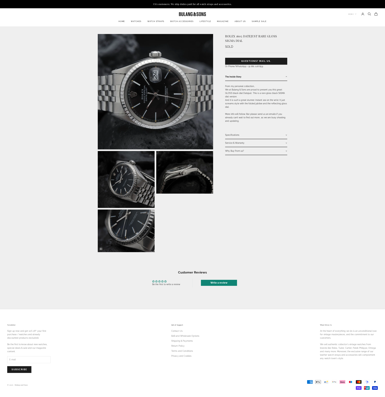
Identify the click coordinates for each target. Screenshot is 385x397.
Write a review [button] (218, 282)
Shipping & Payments (182, 341)
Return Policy (178, 346)
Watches (136, 21)
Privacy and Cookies (181, 356)
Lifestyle (205, 21)
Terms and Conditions (182, 351)
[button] (256, 77)
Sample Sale (259, 21)
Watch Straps (155, 21)
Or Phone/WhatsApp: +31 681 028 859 (244, 66)
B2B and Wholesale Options (185, 336)
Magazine (222, 21)
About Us (240, 21)
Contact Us (177, 331)
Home (122, 21)
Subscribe (19, 369)
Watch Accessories (182, 21)
